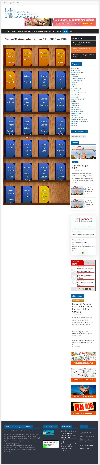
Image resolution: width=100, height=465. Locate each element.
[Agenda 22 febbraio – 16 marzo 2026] (77, 187)
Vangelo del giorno (77, 121)
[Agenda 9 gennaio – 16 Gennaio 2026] (77, 200)
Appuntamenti (75, 72)
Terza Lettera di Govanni (10, 196)
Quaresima (74, 107)
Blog (33, 31)
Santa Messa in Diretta (68, 435)
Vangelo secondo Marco (27, 56)
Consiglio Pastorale (77, 78)
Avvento (73, 74)
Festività (73, 85)
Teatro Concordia (76, 117)
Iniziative (74, 91)
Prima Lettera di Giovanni (44, 173)
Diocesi (58, 31)
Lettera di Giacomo (60, 149)
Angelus (73, 70)
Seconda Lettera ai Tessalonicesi (27, 127)
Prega (65, 31)
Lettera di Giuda (27, 193)
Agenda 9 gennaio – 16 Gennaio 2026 (88, 203)
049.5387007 (90, 445)
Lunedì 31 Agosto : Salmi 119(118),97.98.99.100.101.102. (82, 333)
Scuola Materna (41, 31)
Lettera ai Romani (27, 79)
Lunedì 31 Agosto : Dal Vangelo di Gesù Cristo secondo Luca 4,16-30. (83, 342)
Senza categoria (76, 113)
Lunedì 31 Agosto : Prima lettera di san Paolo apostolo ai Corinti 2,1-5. (82, 307)
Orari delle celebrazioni (69, 431)
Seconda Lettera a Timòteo (60, 127)
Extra (70, 31)
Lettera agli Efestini (27, 101)
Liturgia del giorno (83, 246)
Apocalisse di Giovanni (44, 195)
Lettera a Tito (10, 146)
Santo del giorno (83, 233)
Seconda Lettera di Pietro (27, 173)
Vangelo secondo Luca (44, 56)
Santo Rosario (65, 437)
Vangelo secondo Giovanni (60, 59)
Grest (72, 87)
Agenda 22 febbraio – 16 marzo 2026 (88, 190)
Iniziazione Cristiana (77, 93)
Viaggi (26, 31)
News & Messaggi (76, 99)
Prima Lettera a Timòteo (44, 127)
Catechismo (74, 76)
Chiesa (7, 31)
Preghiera (74, 105)
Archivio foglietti (66, 433)
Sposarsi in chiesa (67, 448)
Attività (51, 31)
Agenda (73, 68)
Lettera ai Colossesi (60, 103)
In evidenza (74, 89)
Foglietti (20, 31)
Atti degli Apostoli (10, 79)
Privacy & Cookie (85, 449)
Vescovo (73, 123)
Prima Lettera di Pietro (10, 172)
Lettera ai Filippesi (44, 101)
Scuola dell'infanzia (77, 111)
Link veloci (74, 95)
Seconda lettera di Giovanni (60, 173)
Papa (29, 31)
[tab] (77, 262)
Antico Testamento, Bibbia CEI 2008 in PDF (83, 43)
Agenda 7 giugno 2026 (80, 166)
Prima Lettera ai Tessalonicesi (10, 127)
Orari (13, 31)
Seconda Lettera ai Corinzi (60, 82)
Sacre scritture (77, 38)
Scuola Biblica (75, 109)
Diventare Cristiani (67, 446)
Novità (73, 101)
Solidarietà (74, 115)
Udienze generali (76, 119)
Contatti (63, 450)
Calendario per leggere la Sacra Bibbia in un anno (83, 56)
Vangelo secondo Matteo (10, 58)
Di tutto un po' (75, 80)
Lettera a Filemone (27, 149)
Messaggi (74, 97)
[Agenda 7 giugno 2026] (83, 147)
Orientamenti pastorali (68, 444)
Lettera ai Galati (10, 100)
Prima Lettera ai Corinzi (44, 81)
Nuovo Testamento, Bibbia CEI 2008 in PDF (83, 50)
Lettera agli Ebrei (44, 147)
